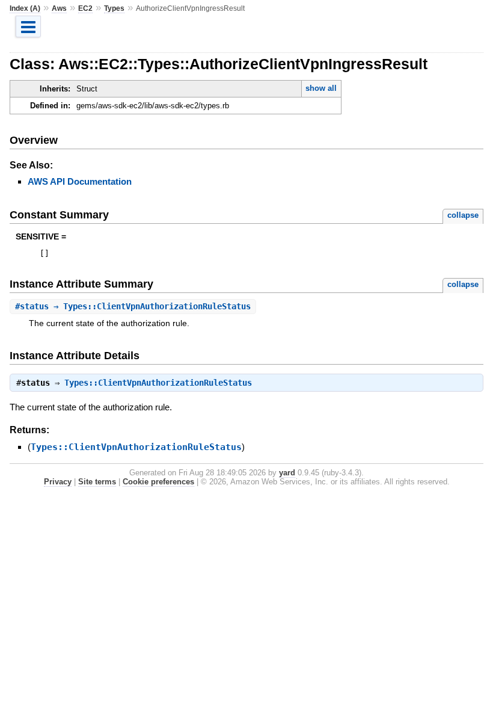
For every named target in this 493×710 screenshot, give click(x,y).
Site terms (97, 481)
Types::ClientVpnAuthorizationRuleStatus (158, 382)
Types (114, 8)
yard (287, 472)
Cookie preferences (158, 481)
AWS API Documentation (80, 181)
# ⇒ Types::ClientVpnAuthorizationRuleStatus (133, 306)
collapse (463, 215)
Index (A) (25, 8)
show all (321, 88)
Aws (59, 8)
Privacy (58, 481)
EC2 (85, 8)
